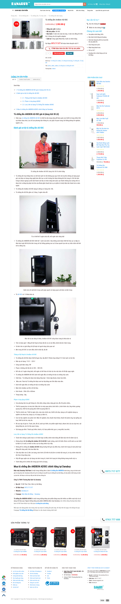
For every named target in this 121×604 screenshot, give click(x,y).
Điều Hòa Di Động (80, 10)
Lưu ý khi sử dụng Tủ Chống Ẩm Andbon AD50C (38, 104)
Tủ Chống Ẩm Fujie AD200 (80, 551)
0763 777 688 (112, 519)
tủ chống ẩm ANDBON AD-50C (30, 118)
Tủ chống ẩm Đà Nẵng (26, 510)
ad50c (52, 65)
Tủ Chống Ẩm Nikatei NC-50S (101, 551)
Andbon (54, 68)
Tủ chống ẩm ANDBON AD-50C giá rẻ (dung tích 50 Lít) (33, 90)
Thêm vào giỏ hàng (58, 53)
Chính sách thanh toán (35, 578)
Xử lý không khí (23, 16)
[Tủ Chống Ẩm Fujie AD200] (80, 537)
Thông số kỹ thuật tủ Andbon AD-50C (34, 98)
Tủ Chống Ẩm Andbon (56, 60)
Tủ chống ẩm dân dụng (55, 16)
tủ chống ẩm (62, 65)
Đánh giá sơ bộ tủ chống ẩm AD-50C (28, 93)
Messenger (4, 591)
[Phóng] (15, 36)
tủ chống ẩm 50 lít (69, 65)
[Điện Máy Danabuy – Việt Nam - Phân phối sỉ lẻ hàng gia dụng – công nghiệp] (21, 4)
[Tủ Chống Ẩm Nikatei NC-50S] (100, 537)
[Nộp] (84, 4)
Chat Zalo (4, 585)
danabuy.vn (24, 491)
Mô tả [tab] (14, 79)
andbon (56, 65)
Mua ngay (69, 53)
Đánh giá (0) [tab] (36, 79)
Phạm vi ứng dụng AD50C (31, 101)
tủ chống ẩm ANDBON (57, 470)
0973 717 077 (113, 471)
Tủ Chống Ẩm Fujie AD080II (20, 551)
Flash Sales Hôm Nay (45, 10)
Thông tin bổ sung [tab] (24, 79)
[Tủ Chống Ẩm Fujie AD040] (40, 537)
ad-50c (49, 65)
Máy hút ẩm (70, 10)
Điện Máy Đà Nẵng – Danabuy (31, 494)
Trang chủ (14, 16)
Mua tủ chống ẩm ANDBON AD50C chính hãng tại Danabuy (34, 109)
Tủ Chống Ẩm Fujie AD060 (60, 551)
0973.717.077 (29, 487)
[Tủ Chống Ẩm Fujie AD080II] (20, 537)
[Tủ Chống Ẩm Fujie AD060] (60, 537)
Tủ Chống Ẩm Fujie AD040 (40, 551)
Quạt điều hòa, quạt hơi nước (102, 10)
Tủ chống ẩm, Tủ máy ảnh (59, 10)
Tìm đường (4, 579)
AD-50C (19, 294)
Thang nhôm (90, 10)
